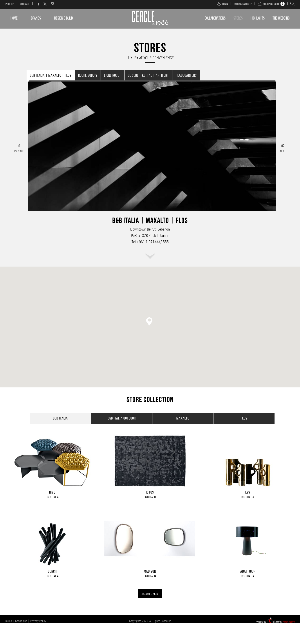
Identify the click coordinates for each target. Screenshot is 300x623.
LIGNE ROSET (112, 76)
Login (225, 4)
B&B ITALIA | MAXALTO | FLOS (50, 76)
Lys (247, 493)
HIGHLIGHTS (258, 18)
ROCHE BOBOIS (87, 76)
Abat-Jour (247, 572)
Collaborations (215, 18)
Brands (36, 18)
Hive (52, 493)
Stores (238, 18)
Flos (244, 419)
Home (14, 18)
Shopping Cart (271, 4)
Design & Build (63, 18)
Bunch (52, 572)
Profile (9, 4)
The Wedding (281, 18)
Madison (150, 572)
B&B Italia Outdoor (122, 419)
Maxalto (182, 419)
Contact (24, 4)
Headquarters (186, 76)
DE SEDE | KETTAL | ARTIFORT (148, 76)
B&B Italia (60, 419)
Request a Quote (243, 4)
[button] (150, 322)
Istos (150, 493)
